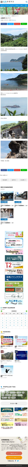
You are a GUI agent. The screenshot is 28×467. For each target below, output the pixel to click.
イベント (12, 5)
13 (17, 320)
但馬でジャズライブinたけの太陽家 (6, 376)
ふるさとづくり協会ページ (13, 457)
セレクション (12, 392)
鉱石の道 (14, 395)
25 (10, 325)
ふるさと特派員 (7, 15)
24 (6, 325)
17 (6, 322)
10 (6, 320)
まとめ (3, 392)
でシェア (24, 23)
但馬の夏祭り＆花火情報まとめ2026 (7, 347)
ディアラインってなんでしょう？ (6, 361)
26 (14, 325)
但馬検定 (13, 397)
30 (2, 327)
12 (14, 320)
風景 (7, 392)
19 (14, 322)
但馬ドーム (4, 397)
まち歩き (18, 392)
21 (21, 322)
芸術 (23, 392)
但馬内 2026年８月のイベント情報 (21, 347)
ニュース (7, 5)
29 (25, 325)
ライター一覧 (13, 403)
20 (17, 322)
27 (17, 325)
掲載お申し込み (13, 453)
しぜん (21, 5)
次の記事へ (23, 179)
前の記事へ (5, 179)
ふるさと (17, 5)
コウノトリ (20, 395)
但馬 (9, 397)
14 (21, 320)
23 (2, 325)
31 (6, 327)
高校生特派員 (8, 395)
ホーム (2, 5)
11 (10, 320)
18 (10, 322)
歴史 (3, 395)
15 (25, 320)
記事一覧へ (14, 179)
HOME (2, 15)
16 (2, 322)
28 (21, 325)
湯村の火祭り (17, 360)
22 (25, 322)
